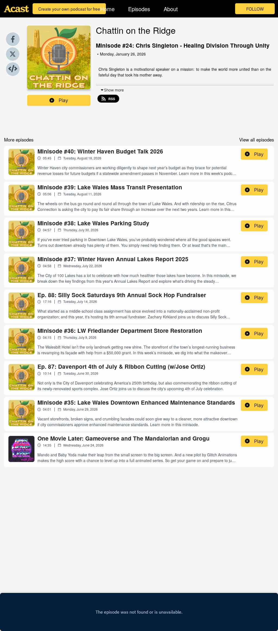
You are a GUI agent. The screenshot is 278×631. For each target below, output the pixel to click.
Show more (114, 90)
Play (63, 100)
